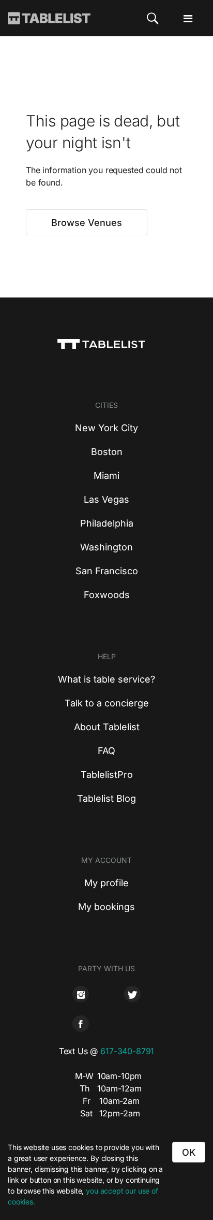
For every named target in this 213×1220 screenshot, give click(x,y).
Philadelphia (106, 523)
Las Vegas (106, 499)
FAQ (106, 750)
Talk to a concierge (107, 703)
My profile (106, 882)
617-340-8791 (127, 1051)
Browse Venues (86, 222)
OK (188, 1152)
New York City (106, 427)
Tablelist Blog (106, 798)
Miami (106, 475)
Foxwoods (107, 594)
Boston (107, 451)
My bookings (106, 906)
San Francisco (106, 570)
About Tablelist (107, 726)
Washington (106, 547)
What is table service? (106, 679)
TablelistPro (107, 774)
